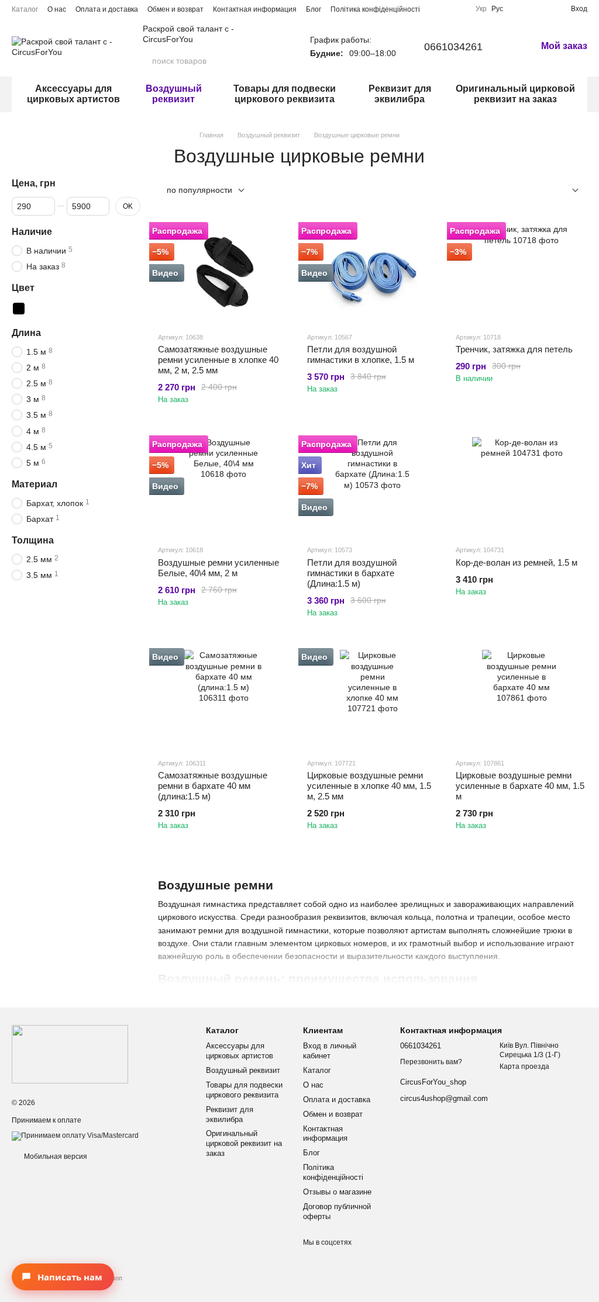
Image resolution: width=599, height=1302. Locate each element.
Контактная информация (255, 9)
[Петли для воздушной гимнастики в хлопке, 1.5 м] (373, 273)
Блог (313, 9)
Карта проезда (524, 1066)
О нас (56, 9)
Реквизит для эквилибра (400, 94)
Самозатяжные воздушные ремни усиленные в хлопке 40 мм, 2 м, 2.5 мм (218, 359)
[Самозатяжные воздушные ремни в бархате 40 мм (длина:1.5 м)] (224, 699)
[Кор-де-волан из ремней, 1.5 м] (521, 486)
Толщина (33, 540)
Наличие (32, 231)
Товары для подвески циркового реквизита (284, 94)
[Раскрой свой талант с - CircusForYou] (70, 1054)
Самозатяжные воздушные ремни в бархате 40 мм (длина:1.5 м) (212, 785)
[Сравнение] (519, 8)
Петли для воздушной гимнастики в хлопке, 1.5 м (360, 354)
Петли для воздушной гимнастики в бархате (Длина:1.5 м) (352, 572)
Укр (481, 8)
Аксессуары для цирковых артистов (73, 94)
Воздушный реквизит (174, 94)
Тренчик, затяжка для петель (514, 349)
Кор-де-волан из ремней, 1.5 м (516, 562)
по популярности (199, 190)
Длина (26, 332)
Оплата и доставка (106, 9)
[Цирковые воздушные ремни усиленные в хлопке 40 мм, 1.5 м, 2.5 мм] (373, 699)
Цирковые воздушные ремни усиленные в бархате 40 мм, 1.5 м (520, 785)
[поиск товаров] (272, 60)
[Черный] (19, 308)
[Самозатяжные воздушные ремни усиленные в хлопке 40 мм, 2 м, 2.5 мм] (224, 273)
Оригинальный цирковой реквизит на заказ (515, 94)
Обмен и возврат (175, 9)
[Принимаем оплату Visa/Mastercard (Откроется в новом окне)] (75, 1135)
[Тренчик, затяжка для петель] (521, 273)
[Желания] (540, 8)
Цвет (23, 288)
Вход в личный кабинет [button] (329, 1050)
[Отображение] (566, 191)
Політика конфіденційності (375, 9)
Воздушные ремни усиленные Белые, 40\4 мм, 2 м (218, 567)
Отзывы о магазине (337, 1191)
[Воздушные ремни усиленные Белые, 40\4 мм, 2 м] (224, 486)
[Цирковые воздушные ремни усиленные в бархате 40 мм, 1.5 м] (521, 699)
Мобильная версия (54, 1156)
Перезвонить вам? (431, 1062)
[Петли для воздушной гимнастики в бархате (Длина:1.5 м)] (373, 486)
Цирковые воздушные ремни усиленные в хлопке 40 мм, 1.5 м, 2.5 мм (369, 785)
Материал (34, 484)
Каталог (25, 9)
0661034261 (453, 46)
